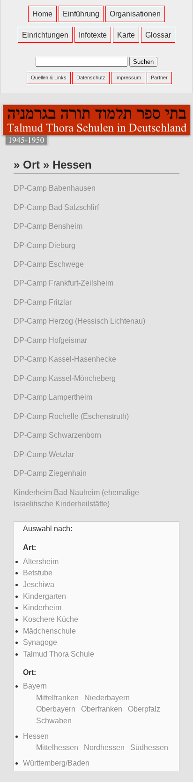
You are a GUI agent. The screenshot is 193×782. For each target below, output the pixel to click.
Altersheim (41, 561)
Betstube (37, 573)
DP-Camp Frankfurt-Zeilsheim (63, 283)
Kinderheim (42, 608)
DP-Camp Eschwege (49, 264)
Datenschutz (90, 77)
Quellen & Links (49, 77)
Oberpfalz (144, 709)
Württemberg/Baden (56, 763)
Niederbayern (107, 698)
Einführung (81, 13)
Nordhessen (104, 747)
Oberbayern (55, 709)
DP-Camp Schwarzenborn (57, 435)
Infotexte (93, 35)
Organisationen (135, 13)
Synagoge (40, 642)
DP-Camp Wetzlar (44, 454)
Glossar (158, 35)
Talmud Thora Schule (58, 654)
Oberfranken (101, 709)
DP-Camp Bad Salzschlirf (56, 207)
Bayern (35, 686)
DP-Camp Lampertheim (53, 397)
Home (42, 13)
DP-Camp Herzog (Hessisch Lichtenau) (79, 321)
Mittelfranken (57, 698)
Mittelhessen (57, 747)
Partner (159, 77)
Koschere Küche (50, 619)
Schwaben (54, 721)
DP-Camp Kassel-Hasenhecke (65, 359)
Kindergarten (44, 596)
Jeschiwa (38, 584)
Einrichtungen (45, 35)
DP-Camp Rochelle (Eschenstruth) (71, 416)
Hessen (36, 736)
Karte (126, 35)
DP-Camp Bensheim (48, 226)
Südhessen (149, 747)
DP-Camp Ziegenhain (50, 473)
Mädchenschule (49, 631)
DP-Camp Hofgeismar (50, 340)
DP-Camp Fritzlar (43, 302)
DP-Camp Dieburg (44, 245)
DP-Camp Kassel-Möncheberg (65, 378)
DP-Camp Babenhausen (55, 188)
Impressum (128, 77)
